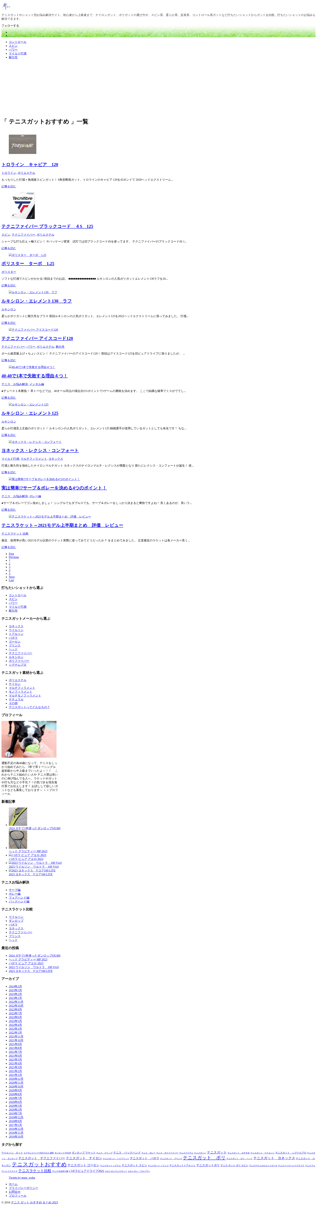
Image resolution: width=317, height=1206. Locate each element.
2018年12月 (16, 1117)
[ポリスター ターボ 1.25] (27, 255)
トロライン (8, 172)
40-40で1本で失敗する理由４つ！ (34, 375)
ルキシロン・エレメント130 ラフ (36, 301)
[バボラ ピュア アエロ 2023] (27, 855)
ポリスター (8, 271)
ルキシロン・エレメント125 (29, 413)
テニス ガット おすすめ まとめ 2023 (34, 1202)
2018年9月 (15, 1121)
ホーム (13, 1184)
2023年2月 (15, 994)
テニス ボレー (148, 1153)
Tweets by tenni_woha (22, 1177)
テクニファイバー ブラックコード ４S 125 (47, 226)
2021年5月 (15, 1059)
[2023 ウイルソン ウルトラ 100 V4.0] (35, 862)
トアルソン (16, 633)
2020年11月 (16, 1082)
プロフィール (17, 1195)
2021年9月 (15, 1044)
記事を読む (8, 186)
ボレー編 (35, 496)
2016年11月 (16, 1132)
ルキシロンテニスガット (116, 1171)
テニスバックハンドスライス (291, 1166)
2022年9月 (15, 1009)
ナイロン (15, 684)
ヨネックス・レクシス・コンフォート (40, 450)
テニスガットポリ (208, 1165)
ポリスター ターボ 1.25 (27, 263)
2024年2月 (15, 986)
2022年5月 (15, 1021)
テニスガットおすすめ (39, 1164)
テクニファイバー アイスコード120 (37, 338)
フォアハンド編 (19, 897)
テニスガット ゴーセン (83, 1165)
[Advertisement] (158, 88)
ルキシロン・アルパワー (139, 1171)
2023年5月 (15, 990)
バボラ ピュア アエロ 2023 (26, 858)
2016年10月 (16, 1136)
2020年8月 (15, 1094)
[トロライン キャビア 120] (22, 156)
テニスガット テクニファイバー (41, 1158)
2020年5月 (15, 1105)
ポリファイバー (19, 660)
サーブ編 (15, 889)
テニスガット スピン (134, 1165)
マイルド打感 (17, 53)
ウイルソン (16, 630)
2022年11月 (16, 1001)
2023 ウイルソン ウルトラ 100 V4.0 (34, 866)
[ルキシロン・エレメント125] (28, 404)
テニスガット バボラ (144, 1158)
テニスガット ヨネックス (274, 1158)
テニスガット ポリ (204, 1157)
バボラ (13, 637)
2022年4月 (15, 1024)
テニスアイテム (186, 1153)
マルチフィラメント (34, 458)
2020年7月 (15, 1098)
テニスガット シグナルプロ (290, 1153)
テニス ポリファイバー (167, 1153)
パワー (13, 49)
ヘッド (13, 649)
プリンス (15, 645)
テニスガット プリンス (171, 1159)
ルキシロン (8, 309)
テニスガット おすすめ (238, 1153)
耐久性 (13, 57)
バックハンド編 (19, 901)
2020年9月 (15, 1090)
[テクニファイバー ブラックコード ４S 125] (22, 218)
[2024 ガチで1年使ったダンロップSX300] (18, 824)
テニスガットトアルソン (182, 1165)
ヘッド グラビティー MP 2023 (28, 851)
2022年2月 (15, 1028)
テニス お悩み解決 (14, 384)
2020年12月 (16, 1078)
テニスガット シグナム (110, 1166)
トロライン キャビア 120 (29, 164)
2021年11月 (16, 1036)
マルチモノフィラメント (25, 695)
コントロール (17, 41)
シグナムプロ (17, 664)
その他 (13, 703)
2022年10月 (16, 1005)
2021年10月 (16, 1040)
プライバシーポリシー (23, 1187)
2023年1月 (15, 997)
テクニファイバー (23, 234)
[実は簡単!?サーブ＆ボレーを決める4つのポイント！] (44, 479)
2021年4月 (15, 1063)
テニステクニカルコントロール (263, 1166)
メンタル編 (36, 384)
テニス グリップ (104, 1153)
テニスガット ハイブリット (116, 1159)
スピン (13, 45)
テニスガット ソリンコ (158, 1166)
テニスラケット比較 (34, 1171)
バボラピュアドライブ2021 (86, 1171)
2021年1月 (15, 1075)
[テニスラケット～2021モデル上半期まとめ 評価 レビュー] (50, 516)
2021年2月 (15, 1071)
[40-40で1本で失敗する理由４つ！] (32, 367)
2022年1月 (15, 1032)
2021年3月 (15, 1067)
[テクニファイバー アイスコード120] (33, 329)
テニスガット (200, 1153)
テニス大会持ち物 (60, 1171)
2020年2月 (15, 1109)
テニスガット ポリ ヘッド (239, 1159)
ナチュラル (16, 699)
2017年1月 (15, 1125)
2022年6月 (15, 1017)
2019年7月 (15, 1113)
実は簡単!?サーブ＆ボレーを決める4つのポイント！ (54, 487)
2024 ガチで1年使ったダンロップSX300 (34, 828)
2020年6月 (15, 1101)
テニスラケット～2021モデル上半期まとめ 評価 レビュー (62, 525)
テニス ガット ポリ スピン (234, 1165)
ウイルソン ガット (12, 1153)
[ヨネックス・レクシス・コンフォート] (35, 441)
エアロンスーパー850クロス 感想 (39, 1153)
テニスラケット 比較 (15, 533)
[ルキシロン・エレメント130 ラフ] (33, 292)
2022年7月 (15, 1013)
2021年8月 (15, 1048)
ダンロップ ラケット (84, 1152)
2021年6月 (15, 1055)
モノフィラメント (20, 691)
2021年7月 (15, 1051)
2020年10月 (16, 1086)
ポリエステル (26, 172)
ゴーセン (15, 641)
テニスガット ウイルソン (262, 1153)
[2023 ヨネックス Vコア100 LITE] (32, 870)
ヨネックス (55, 458)
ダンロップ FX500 (62, 1153)
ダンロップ (16, 920)
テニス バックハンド (127, 1152)
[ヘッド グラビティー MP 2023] (18, 847)
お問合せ (15, 1191)
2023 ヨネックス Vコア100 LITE (31, 874)
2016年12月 (16, 1128)
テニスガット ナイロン (84, 1158)
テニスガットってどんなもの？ (29, 707)
